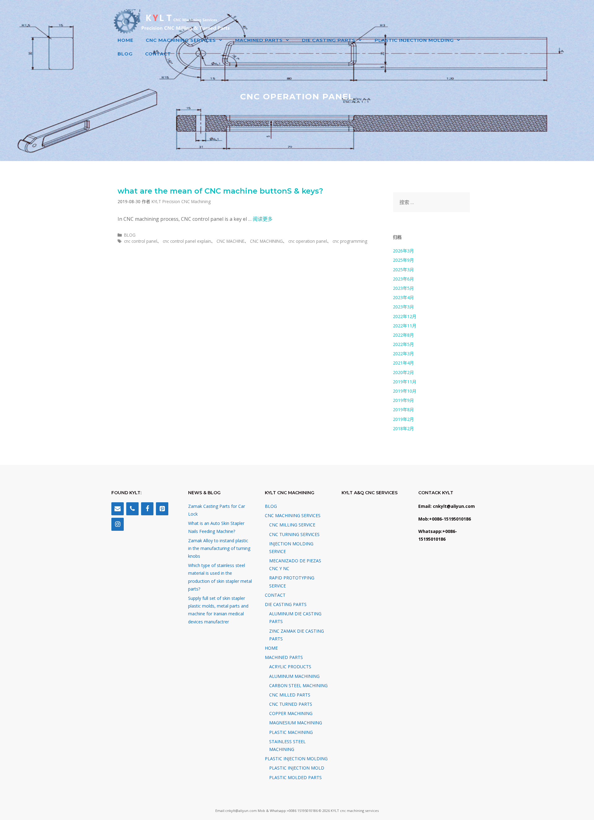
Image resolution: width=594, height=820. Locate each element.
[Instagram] (117, 524)
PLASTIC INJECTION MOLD (296, 768)
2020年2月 (403, 372)
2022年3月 (403, 353)
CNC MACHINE (230, 241)
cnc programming (350, 241)
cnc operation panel (307, 241)
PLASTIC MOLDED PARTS (295, 777)
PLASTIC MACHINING (291, 732)
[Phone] (132, 508)
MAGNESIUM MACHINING (295, 723)
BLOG (125, 54)
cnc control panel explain (187, 241)
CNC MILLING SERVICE (292, 525)
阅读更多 (263, 219)
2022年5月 (403, 344)
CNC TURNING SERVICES (294, 534)
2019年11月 (404, 382)
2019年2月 (403, 419)
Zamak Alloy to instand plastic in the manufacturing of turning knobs (219, 548)
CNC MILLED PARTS (289, 695)
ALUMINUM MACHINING (294, 676)
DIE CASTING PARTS (328, 40)
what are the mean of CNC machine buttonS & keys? (220, 190)
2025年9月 (403, 260)
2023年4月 (403, 297)
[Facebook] (147, 508)
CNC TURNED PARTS (290, 704)
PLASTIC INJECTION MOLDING (414, 40)
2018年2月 (403, 428)
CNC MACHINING (266, 241)
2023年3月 (403, 307)
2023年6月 (403, 279)
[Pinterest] (162, 508)
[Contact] (117, 508)
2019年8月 (403, 409)
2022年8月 (403, 335)
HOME (125, 40)
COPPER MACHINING (290, 713)
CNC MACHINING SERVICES (181, 40)
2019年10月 (404, 391)
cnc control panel (140, 241)
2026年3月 (403, 251)
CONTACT (158, 54)
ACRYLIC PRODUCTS (290, 667)
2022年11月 (404, 326)
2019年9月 (403, 400)
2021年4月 (403, 363)
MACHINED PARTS (259, 40)
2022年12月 (404, 316)
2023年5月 (403, 288)
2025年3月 (403, 270)
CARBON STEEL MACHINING (298, 685)
